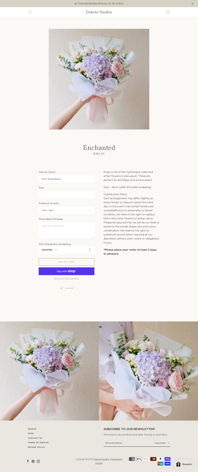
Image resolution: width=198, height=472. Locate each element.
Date (41, 187)
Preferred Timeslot (49, 203)
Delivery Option (47, 172)
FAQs (31, 433)
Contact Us (35, 438)
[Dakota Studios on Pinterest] (33, 461)
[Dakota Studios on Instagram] (38, 461)
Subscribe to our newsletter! (129, 429)
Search (32, 429)
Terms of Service (38, 442)
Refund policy (36, 447)
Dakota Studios (99, 12)
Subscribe (160, 443)
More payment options (66, 278)
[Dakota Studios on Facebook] (27, 461)
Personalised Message (51, 219)
